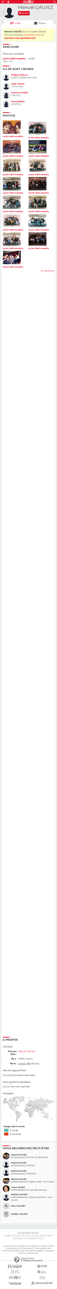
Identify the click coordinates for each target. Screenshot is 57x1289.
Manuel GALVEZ (19, 1155)
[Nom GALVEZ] (6, 1206)
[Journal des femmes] (14, 1266)
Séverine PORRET (19, 93)
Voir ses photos (47, 271)
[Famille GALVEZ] (6, 1214)
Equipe (22, 1246)
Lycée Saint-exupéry (14, 58)
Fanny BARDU (18, 101)
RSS (20, 1248)
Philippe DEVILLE (19, 75)
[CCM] (42, 1266)
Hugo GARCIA (17, 84)
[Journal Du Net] (14, 1272)
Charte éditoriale (32, 1246)
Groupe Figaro (49, 1251)
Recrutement (28, 1248)
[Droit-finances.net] (42, 1272)
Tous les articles (11, 1248)
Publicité (43, 1246)
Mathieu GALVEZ (19, 1194)
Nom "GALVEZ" (18, 1206)
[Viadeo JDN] (42, 1277)
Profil (17, 23)
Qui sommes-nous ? (10, 1246)
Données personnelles (43, 1248)
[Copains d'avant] (14, 1277)
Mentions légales (36, 1251)
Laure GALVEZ (18, 1187)
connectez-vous (32, 34)
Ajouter (25, 13)
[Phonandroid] (42, 1283)
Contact (51, 1246)
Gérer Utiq (24, 1251)
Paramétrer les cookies (11, 1251)
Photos (42, 23)
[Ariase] (14, 1283)
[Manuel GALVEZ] (9, 12)
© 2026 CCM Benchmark (28, 1253)
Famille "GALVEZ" (19, 1214)
